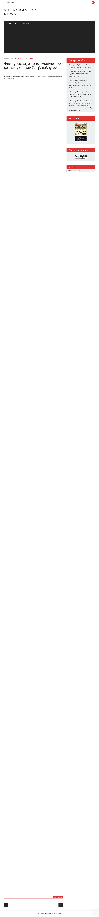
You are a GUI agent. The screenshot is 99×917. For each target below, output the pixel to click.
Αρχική (8, 23)
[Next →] (60, 905)
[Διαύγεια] (81, 157)
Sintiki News (58, 897)
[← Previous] (6, 905)
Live (16, 23)
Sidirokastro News (20, 12)
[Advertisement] (49, 39)
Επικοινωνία (25, 23)
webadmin (32, 58)
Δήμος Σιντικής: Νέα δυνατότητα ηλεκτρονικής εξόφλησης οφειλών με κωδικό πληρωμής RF (80, 83)
